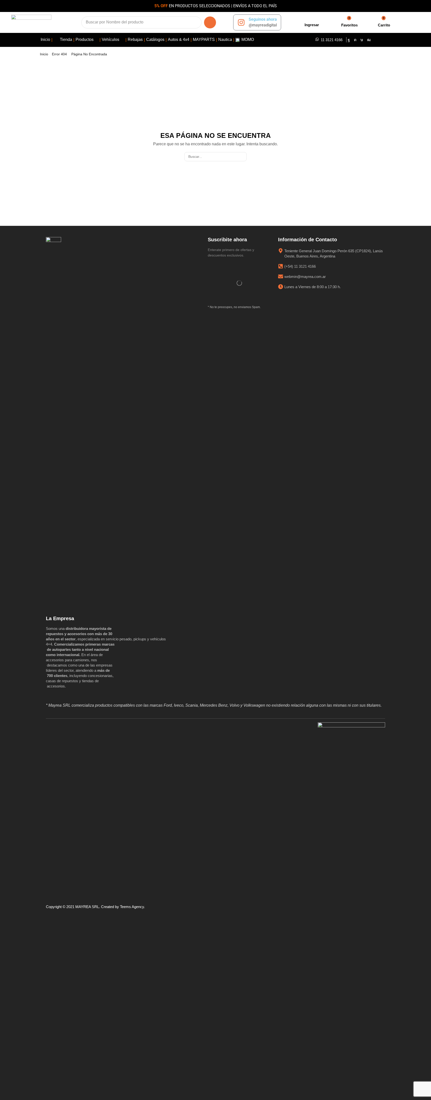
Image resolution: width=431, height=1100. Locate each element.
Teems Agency (132, 907)
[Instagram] (355, 40)
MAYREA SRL (87, 907)
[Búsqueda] (210, 22)
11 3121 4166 (331, 40)
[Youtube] (369, 40)
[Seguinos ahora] (241, 22)
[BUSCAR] (242, 156)
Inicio (44, 54)
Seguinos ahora (263, 19)
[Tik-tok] (361, 40)
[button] (311, 22)
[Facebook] (349, 40)
